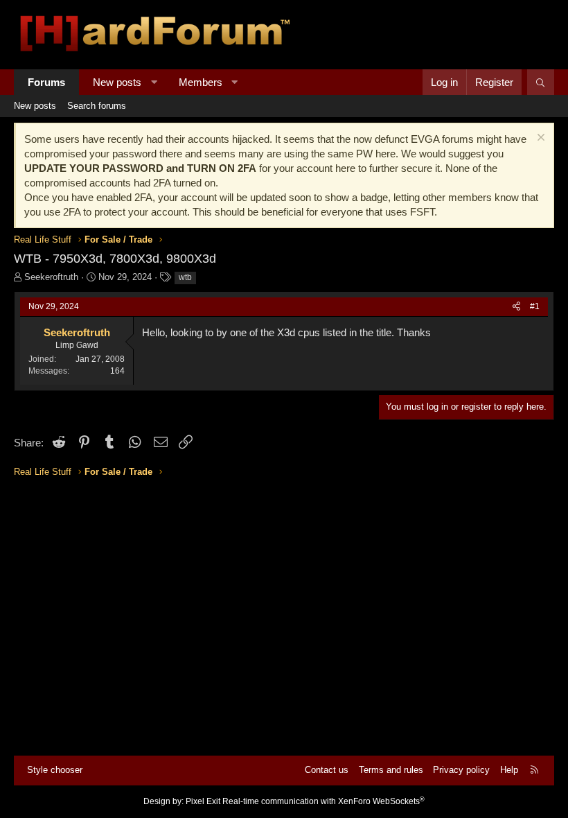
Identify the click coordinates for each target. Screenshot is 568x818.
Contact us (326, 770)
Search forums (96, 106)
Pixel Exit (203, 801)
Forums (46, 82)
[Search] (540, 82)
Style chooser (54, 770)
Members (200, 82)
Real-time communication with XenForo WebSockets (323, 801)
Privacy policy (461, 770)
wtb (185, 277)
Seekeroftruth (51, 277)
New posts (117, 82)
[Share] (516, 307)
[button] (154, 82)
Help (509, 770)
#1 (535, 306)
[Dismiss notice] (539, 139)
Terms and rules (391, 770)
